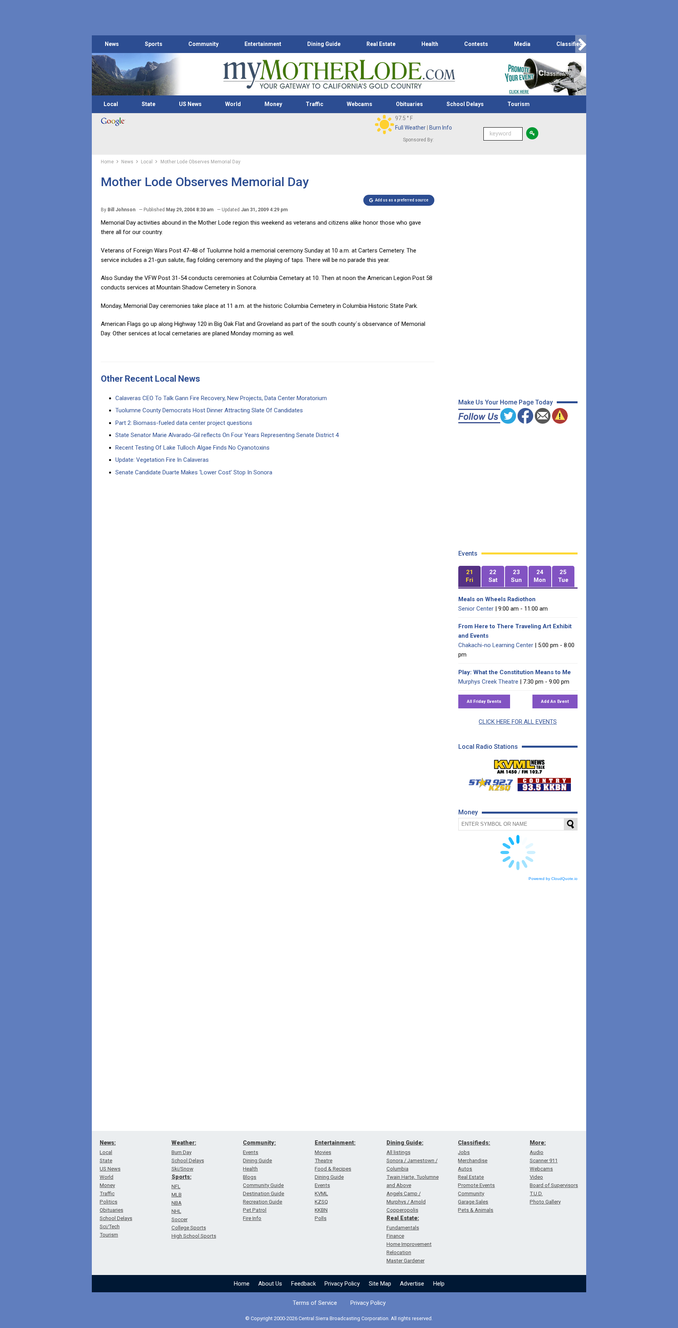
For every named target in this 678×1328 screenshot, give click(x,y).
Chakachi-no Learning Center (495, 645)
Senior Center (476, 608)
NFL (175, 1186)
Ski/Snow (182, 1169)
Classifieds (571, 44)
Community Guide (263, 1185)
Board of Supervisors (554, 1185)
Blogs (249, 1177)
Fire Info (252, 1218)
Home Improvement (409, 1244)
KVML (321, 1193)
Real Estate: (402, 1218)
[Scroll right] (580, 44)
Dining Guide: (404, 1142)
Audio (536, 1152)
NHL (176, 1211)
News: (108, 1142)
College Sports (188, 1228)
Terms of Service (315, 1302)
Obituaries (409, 104)
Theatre (323, 1160)
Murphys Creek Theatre (488, 681)
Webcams (359, 104)
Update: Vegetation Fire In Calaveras (162, 459)
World (233, 104)
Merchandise (472, 1160)
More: (538, 1142)
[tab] (469, 576)
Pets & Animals (475, 1210)
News (112, 44)
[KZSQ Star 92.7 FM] (487, 782)
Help (439, 1283)
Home (242, 1283)
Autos (465, 1169)
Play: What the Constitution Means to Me (514, 672)
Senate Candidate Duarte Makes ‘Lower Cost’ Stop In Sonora (193, 472)
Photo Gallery (545, 1202)
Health (429, 44)
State (148, 104)
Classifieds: (474, 1142)
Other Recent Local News (150, 379)
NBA (176, 1203)
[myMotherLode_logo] (339, 74)
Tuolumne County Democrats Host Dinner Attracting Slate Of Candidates (209, 410)
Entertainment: (335, 1142)
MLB (176, 1195)
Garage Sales (473, 1202)
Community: (259, 1142)
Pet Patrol (254, 1210)
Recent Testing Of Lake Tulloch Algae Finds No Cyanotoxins (192, 447)
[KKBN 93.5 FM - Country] (544, 782)
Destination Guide (263, 1193)
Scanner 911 (544, 1160)
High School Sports (193, 1236)
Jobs (464, 1152)
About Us (270, 1283)
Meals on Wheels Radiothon (497, 599)
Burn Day (181, 1152)
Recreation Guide (262, 1202)
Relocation (398, 1252)
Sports (153, 44)
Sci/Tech (110, 1226)
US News (190, 104)
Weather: (183, 1142)
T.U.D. (536, 1193)
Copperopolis (402, 1210)
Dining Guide (324, 44)
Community (203, 44)
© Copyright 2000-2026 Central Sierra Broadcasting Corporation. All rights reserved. (339, 1318)
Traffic (314, 104)
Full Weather (410, 127)
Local (111, 104)
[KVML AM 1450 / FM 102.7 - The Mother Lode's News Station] (519, 764)
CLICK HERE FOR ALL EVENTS (518, 721)
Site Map (380, 1283)
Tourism (518, 104)
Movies (323, 1152)
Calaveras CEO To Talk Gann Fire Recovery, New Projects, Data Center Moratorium (221, 398)
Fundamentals (402, 1228)
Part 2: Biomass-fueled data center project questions (183, 422)
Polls (320, 1218)
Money (273, 104)
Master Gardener (405, 1261)
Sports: (181, 1176)
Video (536, 1177)
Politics (108, 1202)
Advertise (412, 1283)
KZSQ (321, 1202)
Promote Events (476, 1185)
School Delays (465, 104)
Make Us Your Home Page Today (505, 402)
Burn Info (440, 127)
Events (250, 1152)
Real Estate (381, 44)
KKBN (321, 1210)
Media (522, 44)
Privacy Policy (342, 1283)
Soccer (179, 1219)
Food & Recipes (333, 1169)
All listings (398, 1152)
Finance (395, 1236)
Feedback (303, 1283)
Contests (476, 44)
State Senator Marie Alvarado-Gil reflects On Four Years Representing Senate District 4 (227, 435)
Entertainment (262, 44)
